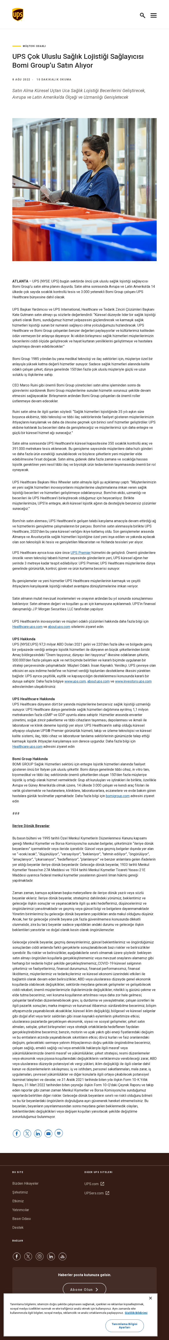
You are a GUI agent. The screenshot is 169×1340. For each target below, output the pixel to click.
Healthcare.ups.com (27, 627)
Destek (18, 1227)
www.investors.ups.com (133, 681)
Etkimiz (18, 1201)
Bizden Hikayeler (25, 1183)
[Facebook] (16, 1258)
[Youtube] (62, 1258)
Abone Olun (82, 1290)
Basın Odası (21, 1219)
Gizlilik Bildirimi (136, 1312)
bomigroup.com (118, 796)
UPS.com (94, 1184)
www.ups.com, (75, 681)
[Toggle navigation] (154, 14)
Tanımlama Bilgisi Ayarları (124, 1325)
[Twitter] (28, 1258)
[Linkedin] (51, 1258)
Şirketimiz (20, 1192)
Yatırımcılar (20, 1210)
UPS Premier (81, 553)
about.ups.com (59, 627)
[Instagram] (39, 1258)
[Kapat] (150, 1298)
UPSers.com (96, 1193)
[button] (144, 15)
